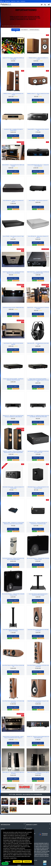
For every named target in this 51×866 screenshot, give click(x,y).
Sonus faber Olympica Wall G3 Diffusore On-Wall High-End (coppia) (38, 630)
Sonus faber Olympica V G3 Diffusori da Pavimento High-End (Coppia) (38, 666)
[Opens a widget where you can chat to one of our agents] (5, 863)
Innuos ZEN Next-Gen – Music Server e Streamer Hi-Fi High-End (13, 201)
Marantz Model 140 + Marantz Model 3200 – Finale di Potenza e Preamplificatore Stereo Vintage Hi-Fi (13, 737)
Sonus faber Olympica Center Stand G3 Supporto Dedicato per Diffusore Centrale (38, 594)
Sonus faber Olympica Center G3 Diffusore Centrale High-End (13, 666)
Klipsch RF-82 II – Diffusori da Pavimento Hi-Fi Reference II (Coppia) (38, 308)
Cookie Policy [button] (13, 858)
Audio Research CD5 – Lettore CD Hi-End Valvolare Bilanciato (13, 344)
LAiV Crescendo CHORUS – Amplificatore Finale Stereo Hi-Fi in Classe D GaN (38, 452)
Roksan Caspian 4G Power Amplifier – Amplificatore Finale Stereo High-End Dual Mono (13, 379)
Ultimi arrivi (15, 29)
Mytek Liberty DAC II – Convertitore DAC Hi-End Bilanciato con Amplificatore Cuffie (38, 272)
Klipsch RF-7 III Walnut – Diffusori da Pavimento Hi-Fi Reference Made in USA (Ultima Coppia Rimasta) (13, 452)
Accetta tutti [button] (27, 861)
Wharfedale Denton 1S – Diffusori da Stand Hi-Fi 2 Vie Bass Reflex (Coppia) (38, 487)
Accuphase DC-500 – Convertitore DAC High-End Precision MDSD (13, 130)
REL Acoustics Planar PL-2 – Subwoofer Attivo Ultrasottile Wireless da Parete (38, 559)
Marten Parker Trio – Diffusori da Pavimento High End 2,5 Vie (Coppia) (13, 773)
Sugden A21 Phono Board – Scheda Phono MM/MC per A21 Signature (13, 58)
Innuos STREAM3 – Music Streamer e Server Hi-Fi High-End (13, 237)
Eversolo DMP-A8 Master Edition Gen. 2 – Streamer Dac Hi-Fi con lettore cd (38, 165)
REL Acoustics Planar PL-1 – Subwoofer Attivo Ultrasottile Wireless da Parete (13, 594)
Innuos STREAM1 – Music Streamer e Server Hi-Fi (38, 200)
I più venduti (24, 29)
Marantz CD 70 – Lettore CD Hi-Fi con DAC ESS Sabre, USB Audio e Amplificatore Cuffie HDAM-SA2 (13, 416)
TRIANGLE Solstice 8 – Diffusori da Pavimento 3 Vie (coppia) (13, 94)
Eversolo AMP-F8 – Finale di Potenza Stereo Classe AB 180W (38, 130)
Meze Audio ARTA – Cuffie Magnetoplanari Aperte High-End (38, 344)
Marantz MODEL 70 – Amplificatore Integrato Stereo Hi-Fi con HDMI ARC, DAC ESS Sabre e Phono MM (38, 416)
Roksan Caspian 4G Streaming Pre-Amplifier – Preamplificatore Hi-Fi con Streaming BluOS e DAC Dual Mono (38, 380)
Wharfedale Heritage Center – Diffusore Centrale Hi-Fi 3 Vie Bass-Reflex (13, 487)
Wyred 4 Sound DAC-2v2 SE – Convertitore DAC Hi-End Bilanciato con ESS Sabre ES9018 (13, 272)
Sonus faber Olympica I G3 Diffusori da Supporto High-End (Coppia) (38, 701)
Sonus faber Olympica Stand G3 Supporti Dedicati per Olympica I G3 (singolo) (13, 630)
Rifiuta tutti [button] (7, 861)
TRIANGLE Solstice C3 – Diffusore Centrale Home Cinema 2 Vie (38, 94)
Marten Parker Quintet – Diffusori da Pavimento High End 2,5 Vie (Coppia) (38, 773)
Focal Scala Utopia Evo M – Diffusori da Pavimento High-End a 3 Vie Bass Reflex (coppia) (13, 559)
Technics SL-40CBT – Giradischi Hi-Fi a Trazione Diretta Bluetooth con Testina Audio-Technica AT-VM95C (13, 523)
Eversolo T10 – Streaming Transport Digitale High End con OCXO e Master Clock (38, 737)
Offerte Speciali (34, 29)
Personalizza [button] (17, 861)
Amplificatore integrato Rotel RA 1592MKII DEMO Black (13, 307)
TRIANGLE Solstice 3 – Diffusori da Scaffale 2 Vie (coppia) (38, 58)
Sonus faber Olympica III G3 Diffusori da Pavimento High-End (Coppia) (13, 701)
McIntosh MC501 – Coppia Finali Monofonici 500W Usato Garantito (13, 165)
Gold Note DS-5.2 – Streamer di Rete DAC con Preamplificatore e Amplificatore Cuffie (38, 523)
